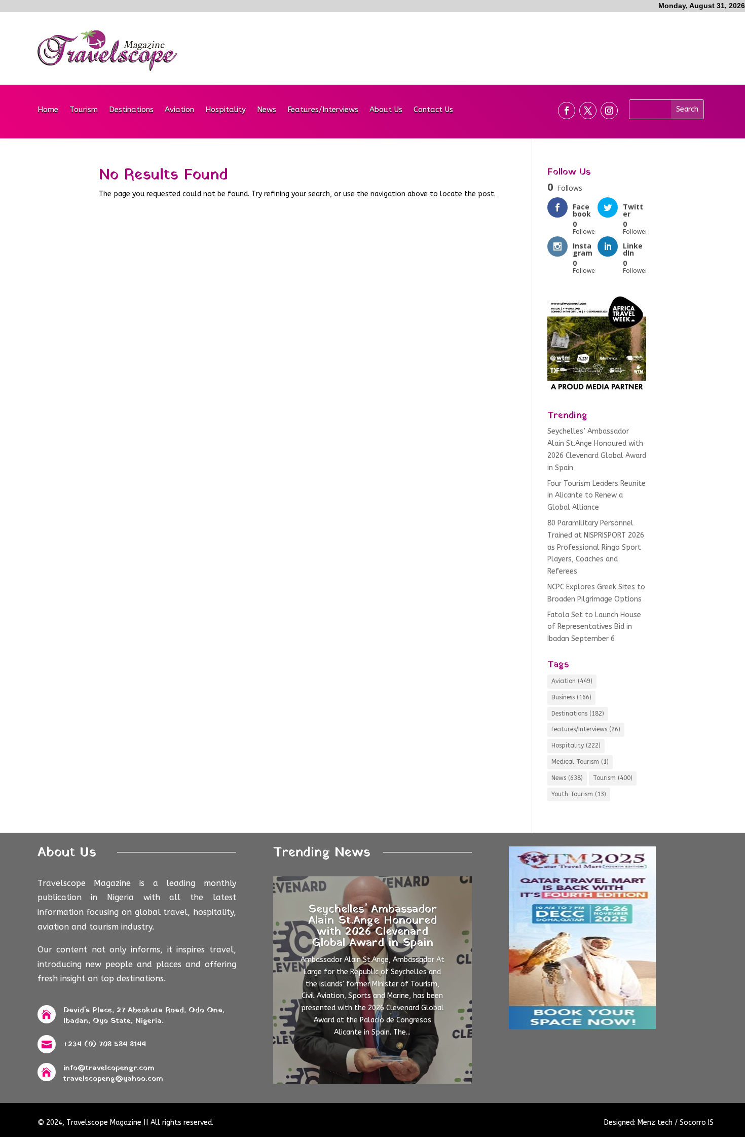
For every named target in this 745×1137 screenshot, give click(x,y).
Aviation (179, 110)
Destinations (131, 110)
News (266, 110)
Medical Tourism (580, 761)
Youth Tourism (578, 794)
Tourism (83, 110)
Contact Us (433, 110)
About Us (385, 110)
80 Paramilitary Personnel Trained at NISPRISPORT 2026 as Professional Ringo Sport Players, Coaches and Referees (595, 547)
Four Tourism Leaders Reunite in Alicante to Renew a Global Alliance (596, 495)
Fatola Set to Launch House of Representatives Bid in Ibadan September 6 (594, 627)
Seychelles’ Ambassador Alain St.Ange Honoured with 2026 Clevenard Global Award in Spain (372, 926)
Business (571, 697)
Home (48, 110)
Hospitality (225, 110)
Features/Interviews (322, 110)
